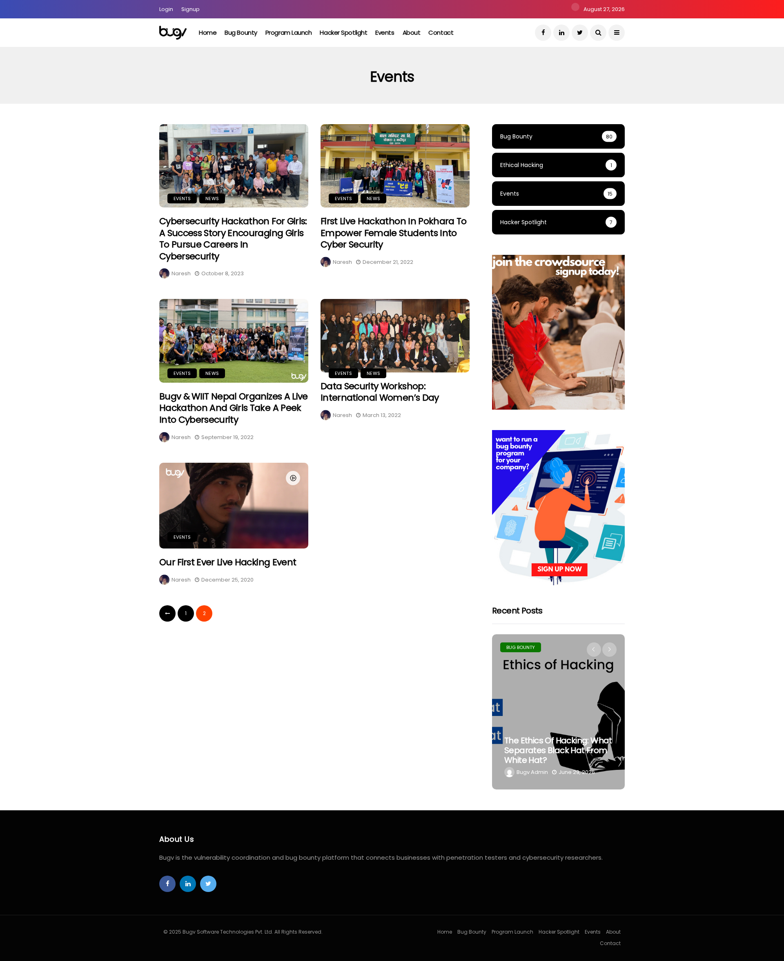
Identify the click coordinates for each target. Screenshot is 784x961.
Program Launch (288, 32)
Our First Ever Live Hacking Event (227, 562)
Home (207, 32)
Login (166, 9)
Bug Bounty (241, 32)
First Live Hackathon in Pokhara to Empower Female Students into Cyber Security (394, 233)
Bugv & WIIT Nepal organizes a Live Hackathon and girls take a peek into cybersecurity (233, 408)
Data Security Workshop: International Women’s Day (381, 392)
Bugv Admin (532, 772)
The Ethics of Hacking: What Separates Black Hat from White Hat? (558, 750)
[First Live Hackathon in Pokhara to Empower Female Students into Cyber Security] (395, 165)
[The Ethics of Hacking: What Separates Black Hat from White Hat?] (558, 711)
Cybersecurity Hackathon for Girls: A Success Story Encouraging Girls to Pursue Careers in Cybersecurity (233, 239)
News (212, 198)
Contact (440, 32)
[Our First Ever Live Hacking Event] (233, 506)
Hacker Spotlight (343, 32)
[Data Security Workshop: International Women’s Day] (395, 335)
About (412, 32)
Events (384, 32)
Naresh (181, 273)
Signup (190, 9)
